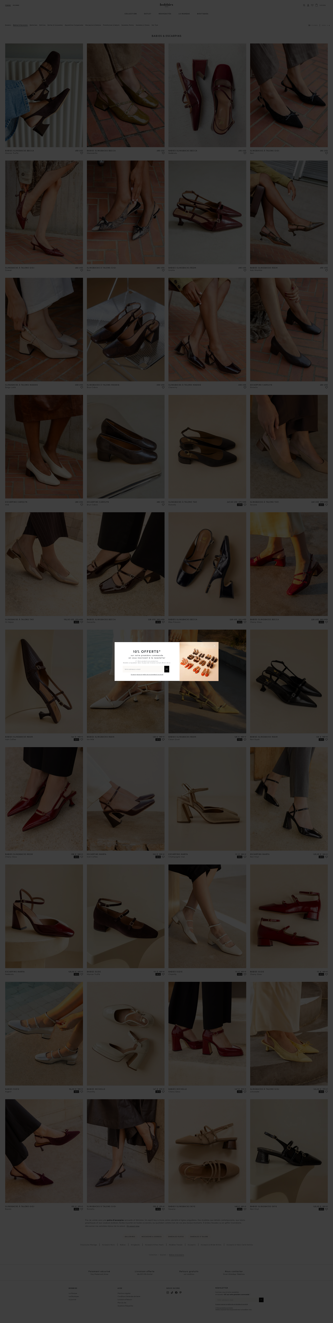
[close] (214, 645)
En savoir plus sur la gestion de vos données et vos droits (147, 674)
